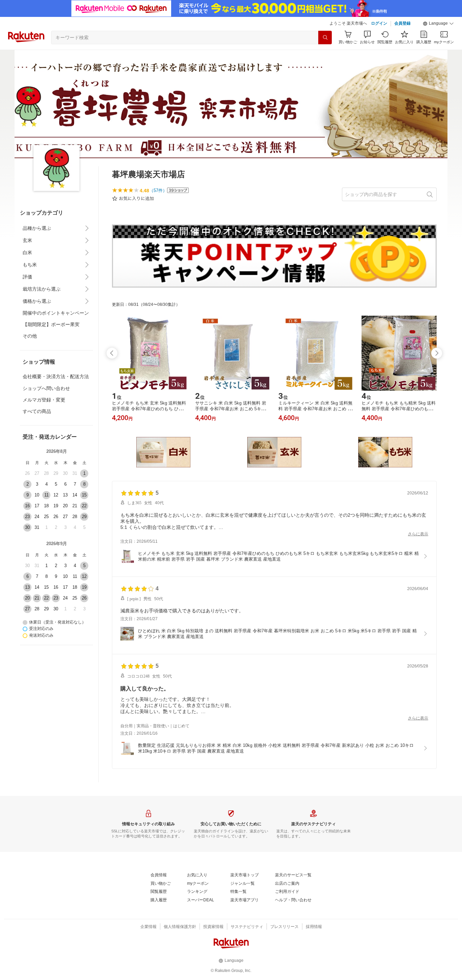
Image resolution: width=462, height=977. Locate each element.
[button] (438, 24)
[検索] (325, 37)
